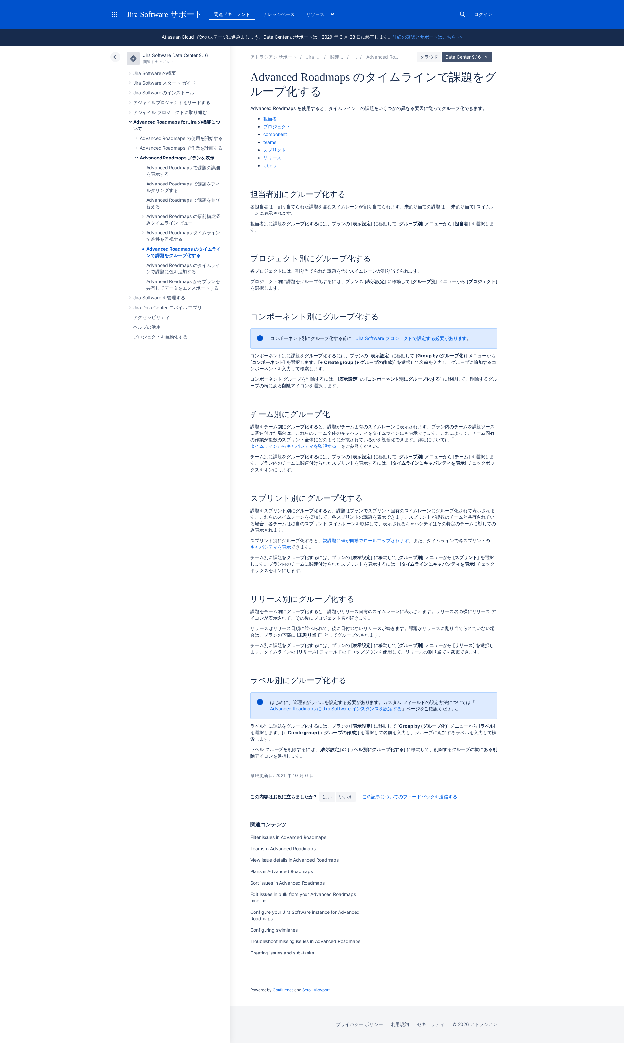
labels (269, 165)
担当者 (270, 118)
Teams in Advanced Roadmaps (283, 848)
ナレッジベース (279, 14)
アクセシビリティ (151, 317)
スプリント (274, 150)
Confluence (283, 989)
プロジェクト (277, 126)
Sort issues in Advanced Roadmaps (287, 882)
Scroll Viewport (316, 989)
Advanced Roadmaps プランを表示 (177, 157)
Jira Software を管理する (159, 297)
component (275, 134)
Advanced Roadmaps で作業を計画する (181, 148)
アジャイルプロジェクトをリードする (171, 102)
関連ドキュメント (232, 14)
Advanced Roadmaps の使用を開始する (181, 138)
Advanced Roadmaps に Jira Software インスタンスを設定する (336, 708)
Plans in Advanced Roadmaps (281, 871)
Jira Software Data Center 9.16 (175, 55)
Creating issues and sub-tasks (282, 952)
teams (269, 142)
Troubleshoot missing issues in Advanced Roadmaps (305, 941)
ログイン (483, 14)
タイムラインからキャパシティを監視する (293, 446)
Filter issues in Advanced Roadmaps (288, 837)
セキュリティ (430, 1024)
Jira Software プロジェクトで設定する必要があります (411, 338)
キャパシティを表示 (270, 547)
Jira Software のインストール (163, 92)
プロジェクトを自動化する (160, 336)
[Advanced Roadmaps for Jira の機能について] (355, 57)
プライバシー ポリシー (359, 1024)
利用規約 (400, 1024)
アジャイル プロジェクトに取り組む (170, 112)
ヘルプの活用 (147, 327)
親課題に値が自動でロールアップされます (366, 540)
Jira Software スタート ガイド (164, 83)
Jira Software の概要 (154, 73)
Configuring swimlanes (274, 930)
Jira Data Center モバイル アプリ (167, 307)
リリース (272, 157)
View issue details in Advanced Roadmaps (294, 860)
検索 (462, 14)
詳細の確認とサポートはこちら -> (427, 37)
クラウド (429, 57)
